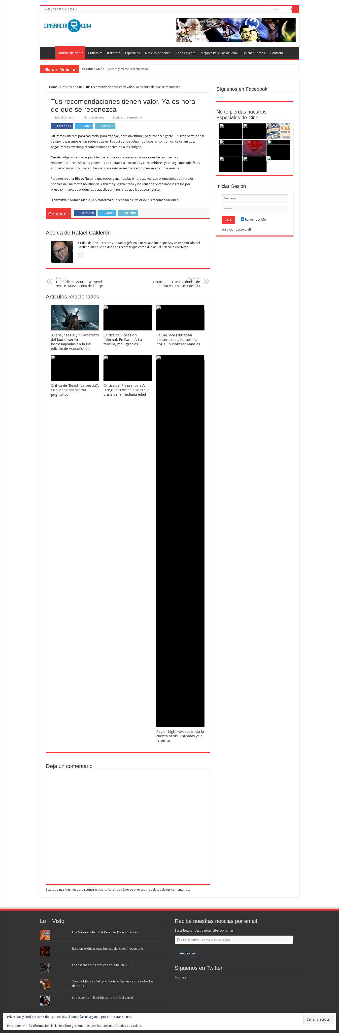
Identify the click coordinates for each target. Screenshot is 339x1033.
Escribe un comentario (127, 117)
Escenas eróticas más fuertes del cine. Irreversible (107, 948)
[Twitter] (261, 10)
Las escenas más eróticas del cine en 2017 (102, 965)
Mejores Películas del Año (219, 53)
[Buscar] (295, 9)
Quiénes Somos (253, 53)
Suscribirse (187, 953)
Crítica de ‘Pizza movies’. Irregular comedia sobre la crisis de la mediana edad (126, 390)
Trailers (111, 53)
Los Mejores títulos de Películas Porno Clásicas (105, 932)
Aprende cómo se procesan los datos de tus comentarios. (149, 889)
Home (53, 87)
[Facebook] (256, 10)
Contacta (276, 53)
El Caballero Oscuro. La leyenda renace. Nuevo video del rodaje (79, 282)
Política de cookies (128, 1026)
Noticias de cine (69, 53)
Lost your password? (236, 229)
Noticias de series (157, 53)
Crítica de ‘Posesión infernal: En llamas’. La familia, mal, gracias (122, 339)
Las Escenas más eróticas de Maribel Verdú (102, 998)
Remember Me (255, 219)
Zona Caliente (185, 53)
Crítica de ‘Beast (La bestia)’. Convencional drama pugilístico (75, 390)
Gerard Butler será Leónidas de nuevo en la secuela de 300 (176, 282)
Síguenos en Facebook (241, 89)
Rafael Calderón (65, 117)
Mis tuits (180, 977)
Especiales (132, 53)
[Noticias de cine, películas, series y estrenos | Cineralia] (67, 25)
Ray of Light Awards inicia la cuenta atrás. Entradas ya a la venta (180, 736)
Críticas (93, 53)
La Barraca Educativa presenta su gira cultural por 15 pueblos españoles (178, 339)
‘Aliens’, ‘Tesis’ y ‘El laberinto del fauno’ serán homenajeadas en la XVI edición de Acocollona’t (75, 342)
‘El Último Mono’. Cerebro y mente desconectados (115, 69)
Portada (48, 52)
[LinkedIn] (266, 10)
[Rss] (252, 10)
